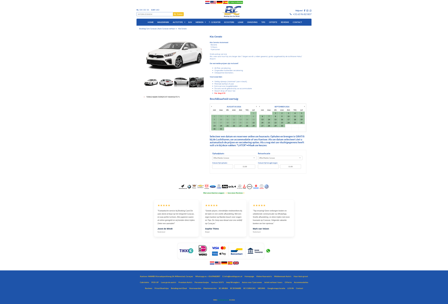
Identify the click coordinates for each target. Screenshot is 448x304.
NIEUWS (261, 288)
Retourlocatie (264, 153)
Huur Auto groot (301, 276)
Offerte (288, 282)
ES (148, 10)
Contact (299, 288)
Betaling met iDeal (179, 288)
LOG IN (290, 288)
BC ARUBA (223, 288)
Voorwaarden (195, 288)
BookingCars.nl (223, 300)
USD (157, 10)
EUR (153, 10)
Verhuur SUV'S (217, 282)
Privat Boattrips (162, 288)
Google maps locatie (276, 288)
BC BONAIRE (235, 288)
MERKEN (199, 22)
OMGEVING (252, 22)
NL (137, 10)
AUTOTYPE (178, 22)
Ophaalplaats (218, 153)
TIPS (263, 22)
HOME (151, 22)
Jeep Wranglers (233, 282)
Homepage (249, 276)
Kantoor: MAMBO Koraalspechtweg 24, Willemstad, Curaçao (166, 276)
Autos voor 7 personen (252, 282)
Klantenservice (210, 288)
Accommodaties (301, 282)
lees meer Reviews (235, 193)
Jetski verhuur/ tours (273, 282)
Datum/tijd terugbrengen (268, 163)
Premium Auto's (185, 282)
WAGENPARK (163, 22)
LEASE (240, 22)
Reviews (148, 288)
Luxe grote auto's (168, 282)
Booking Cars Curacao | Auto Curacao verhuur (157, 29)
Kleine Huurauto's (264, 276)
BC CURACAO (249, 288)
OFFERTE (273, 22)
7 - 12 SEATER (214, 22)
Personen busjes (202, 282)
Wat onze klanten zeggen (213, 193)
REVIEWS (285, 22)
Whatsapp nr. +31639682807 (207, 276)
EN (141, 10)
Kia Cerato (182, 29)
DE (144, 10)
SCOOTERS (229, 22)
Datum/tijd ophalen (219, 163)
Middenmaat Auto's (282, 276)
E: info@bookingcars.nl (232, 276)
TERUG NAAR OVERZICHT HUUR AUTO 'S (163, 97)
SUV (190, 22)
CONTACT (297, 22)
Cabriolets (144, 282)
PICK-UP (155, 282)
